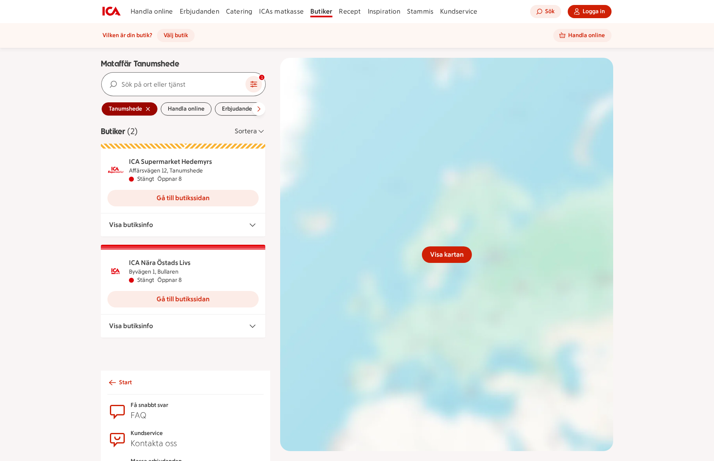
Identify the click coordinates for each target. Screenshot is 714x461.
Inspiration (384, 11)
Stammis (420, 11)
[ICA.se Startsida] (111, 12)
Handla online (152, 11)
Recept (350, 11)
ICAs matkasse (281, 11)
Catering (239, 11)
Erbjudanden (199, 11)
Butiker (321, 11)
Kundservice (458, 11)
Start (125, 382)
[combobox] (173, 84)
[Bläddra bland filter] (258, 109)
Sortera (246, 131)
